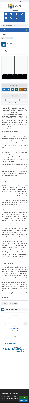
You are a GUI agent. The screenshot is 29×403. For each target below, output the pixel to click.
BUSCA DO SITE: (5, 23)
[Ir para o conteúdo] (20, 18)
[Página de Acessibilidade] (16, 18)
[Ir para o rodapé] (11, 21)
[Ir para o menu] (5, 21)
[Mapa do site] (11, 18)
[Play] (12, 95)
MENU (4, 29)
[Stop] (16, 95)
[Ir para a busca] (8, 21)
